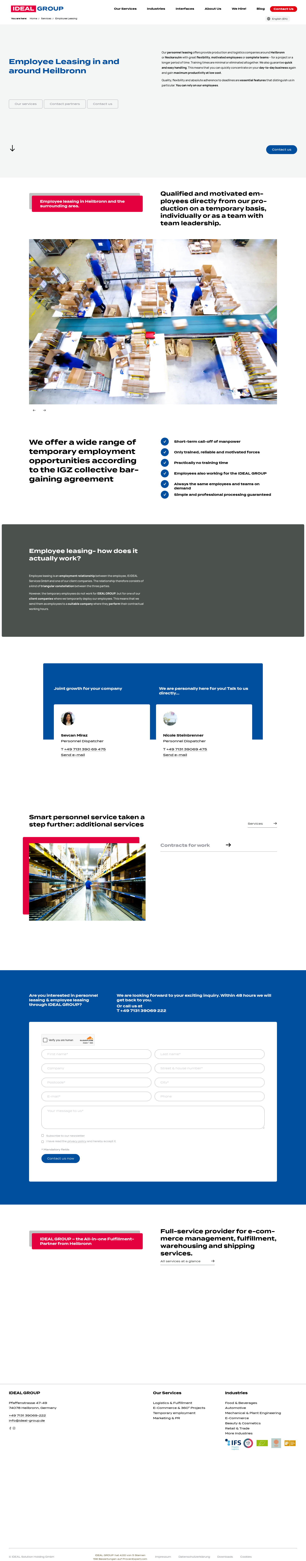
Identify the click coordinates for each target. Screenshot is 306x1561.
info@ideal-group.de (27, 1420)
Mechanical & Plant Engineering (253, 1413)
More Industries (239, 1433)
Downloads (225, 1557)
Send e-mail (73, 755)
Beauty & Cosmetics (243, 1423)
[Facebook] (10, 1428)
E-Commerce (237, 1418)
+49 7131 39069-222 (27, 1415)
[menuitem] (125, 9)
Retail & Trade (237, 1428)
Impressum (163, 1557)
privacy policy (76, 1141)
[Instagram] (14, 1428)
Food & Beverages (241, 1403)
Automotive (235, 1408)
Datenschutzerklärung (194, 1557)
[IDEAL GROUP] (37, 9)
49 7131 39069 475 (188, 749)
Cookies (246, 1557)
